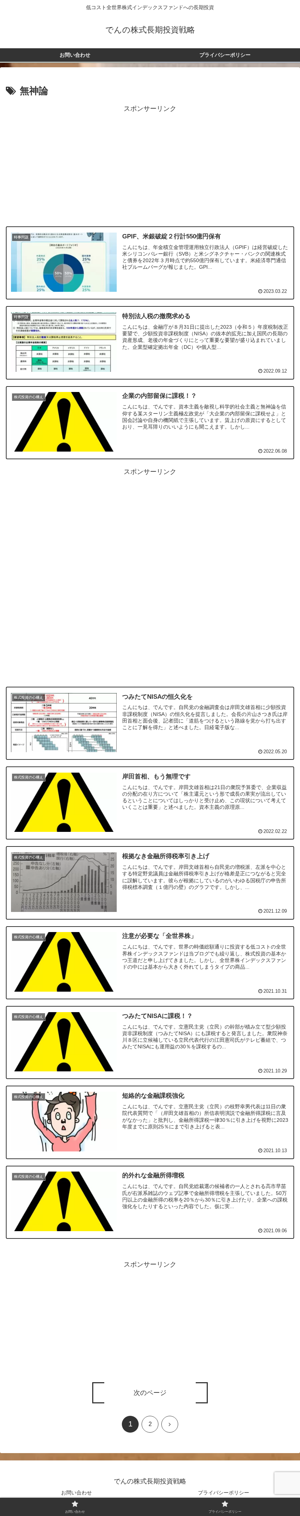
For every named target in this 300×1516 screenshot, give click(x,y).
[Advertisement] (150, 166)
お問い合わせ (76, 1493)
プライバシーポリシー (223, 1493)
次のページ (150, 1392)
